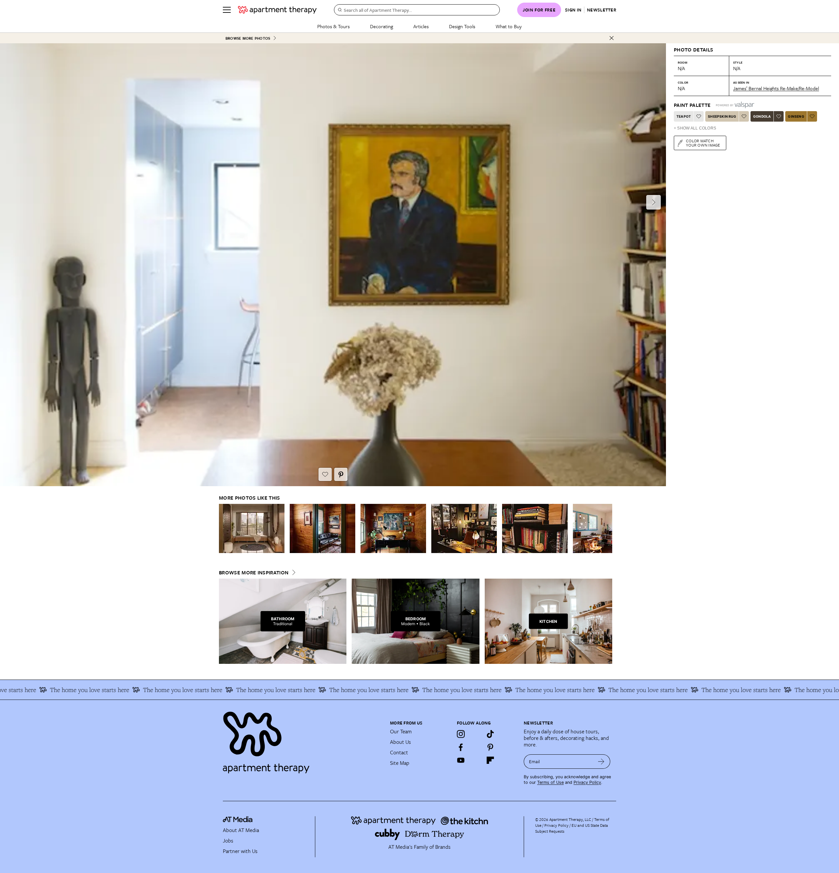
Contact (399, 752)
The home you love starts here (130, 690)
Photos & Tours (333, 26)
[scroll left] (224, 528)
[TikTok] (490, 734)
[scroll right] (607, 528)
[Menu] (227, 10)
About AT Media (241, 830)
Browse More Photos (247, 38)
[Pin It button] (340, 474)
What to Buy (509, 26)
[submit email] (601, 761)
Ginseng (796, 116)
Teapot (683, 116)
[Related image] (251, 528)
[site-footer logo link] (237, 820)
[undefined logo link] (277, 10)
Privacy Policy (587, 782)
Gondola (762, 116)
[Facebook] (461, 747)
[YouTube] (461, 760)
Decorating (381, 26)
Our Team (401, 731)
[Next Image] (653, 202)
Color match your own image (703, 143)
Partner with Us (240, 851)
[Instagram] (461, 734)
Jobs (228, 840)
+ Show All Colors (695, 128)
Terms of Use (550, 782)
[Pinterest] (490, 747)
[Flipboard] (490, 760)
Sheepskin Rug (722, 116)
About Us (400, 742)
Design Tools (462, 26)
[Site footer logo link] (302, 739)
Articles (421, 26)
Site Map (399, 763)
